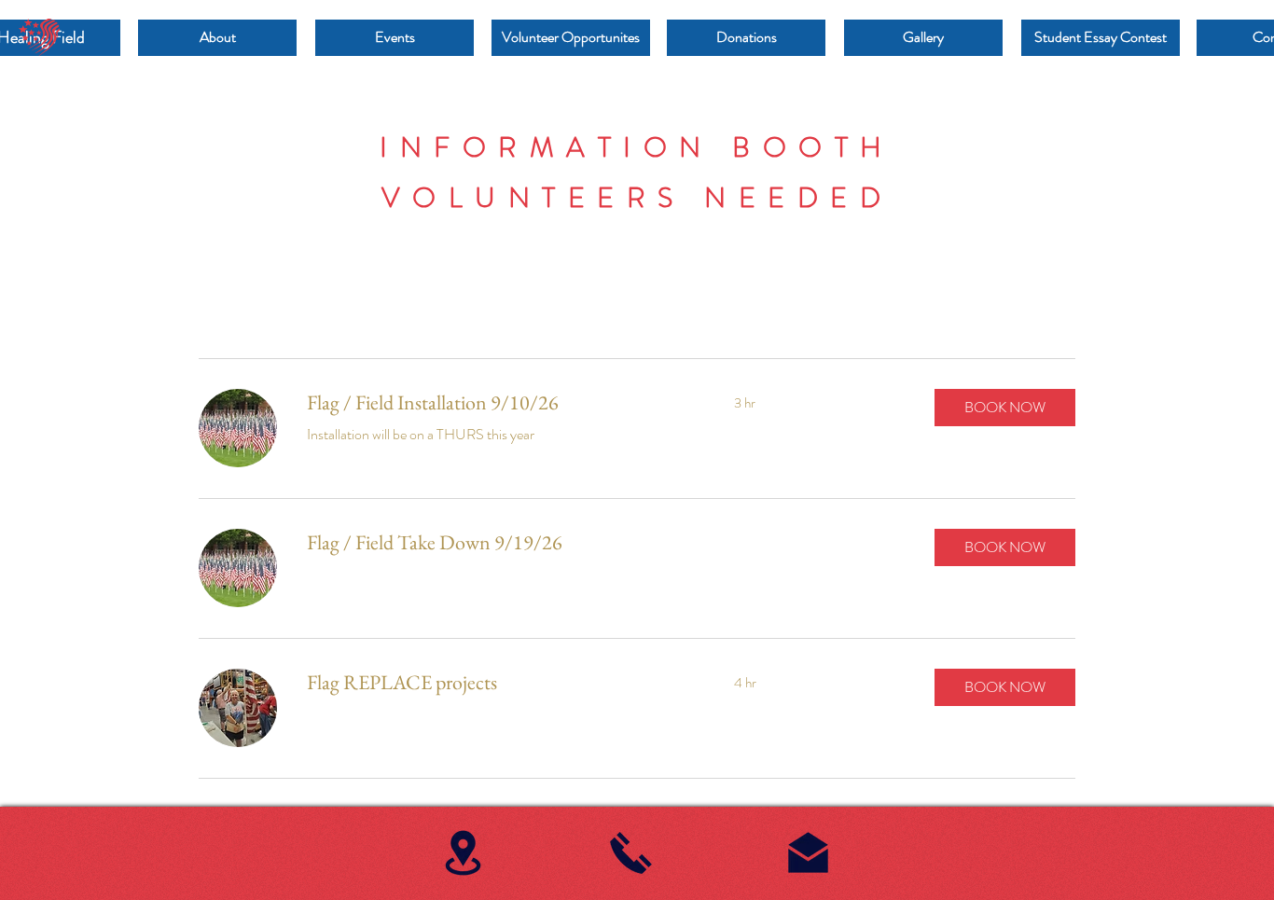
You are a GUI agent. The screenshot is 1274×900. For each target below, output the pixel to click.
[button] (1005, 407)
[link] (498, 402)
